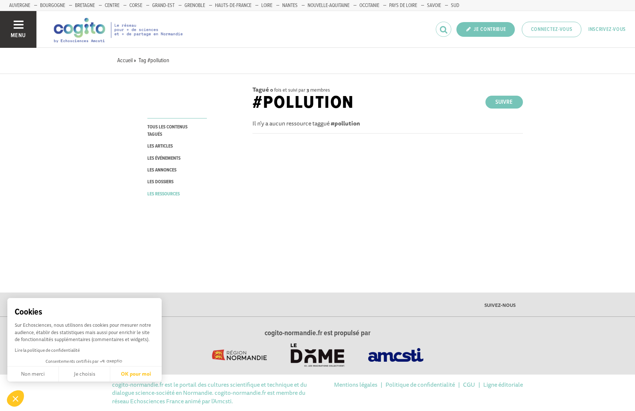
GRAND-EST (163, 5)
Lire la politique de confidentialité (47, 350)
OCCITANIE (369, 5)
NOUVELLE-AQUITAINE (328, 5)
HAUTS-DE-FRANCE (233, 5)
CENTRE (112, 5)
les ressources (163, 194)
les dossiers (160, 182)
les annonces (161, 170)
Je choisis (84, 374)
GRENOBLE (194, 5)
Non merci (33, 374)
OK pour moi (136, 374)
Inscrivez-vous (607, 29)
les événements (163, 158)
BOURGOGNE (52, 5)
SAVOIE (434, 5)
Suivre (504, 102)
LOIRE (266, 5)
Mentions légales (355, 384)
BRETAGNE (85, 5)
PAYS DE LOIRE (403, 5)
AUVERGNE (19, 5)
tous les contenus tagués (167, 130)
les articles (160, 146)
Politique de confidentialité (420, 384)
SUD (455, 5)
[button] (15, 398)
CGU (469, 384)
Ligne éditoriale (503, 384)
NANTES (290, 5)
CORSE (135, 5)
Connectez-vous (552, 29)
